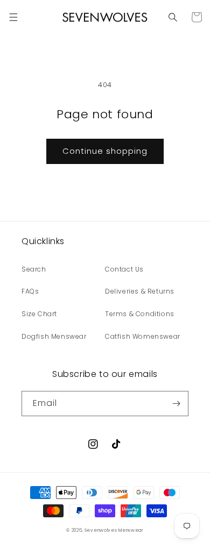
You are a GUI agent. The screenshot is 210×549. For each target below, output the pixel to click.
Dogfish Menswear (54, 336)
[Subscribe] (176, 403)
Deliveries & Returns (139, 291)
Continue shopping (105, 150)
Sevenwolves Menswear (114, 530)
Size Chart (39, 313)
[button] (13, 17)
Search (34, 269)
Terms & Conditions (139, 313)
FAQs (30, 291)
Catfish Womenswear (142, 336)
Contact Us (124, 269)
